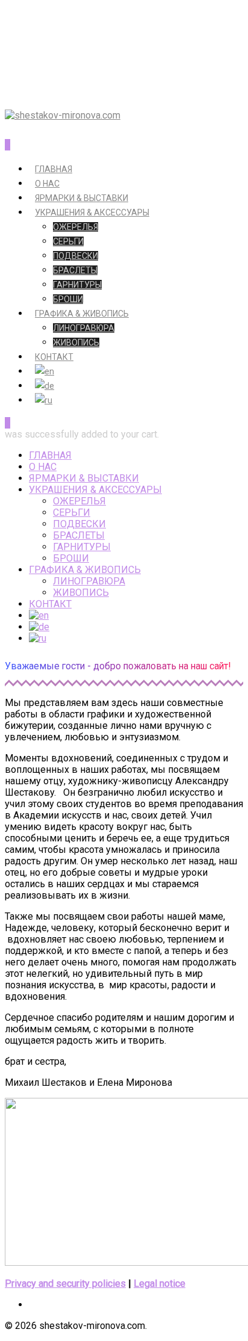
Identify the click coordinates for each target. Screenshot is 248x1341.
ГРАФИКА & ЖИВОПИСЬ (82, 313)
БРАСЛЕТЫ (75, 270)
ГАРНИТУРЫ (77, 285)
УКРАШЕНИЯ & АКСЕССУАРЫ (92, 212)
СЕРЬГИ (68, 241)
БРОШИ (68, 299)
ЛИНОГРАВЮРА (83, 328)
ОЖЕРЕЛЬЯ (75, 227)
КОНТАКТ (54, 357)
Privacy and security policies (65, 1283)
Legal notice (159, 1283)
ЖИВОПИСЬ (76, 342)
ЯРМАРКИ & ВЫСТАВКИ (81, 198)
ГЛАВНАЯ (53, 169)
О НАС (47, 183)
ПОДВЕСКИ (75, 256)
